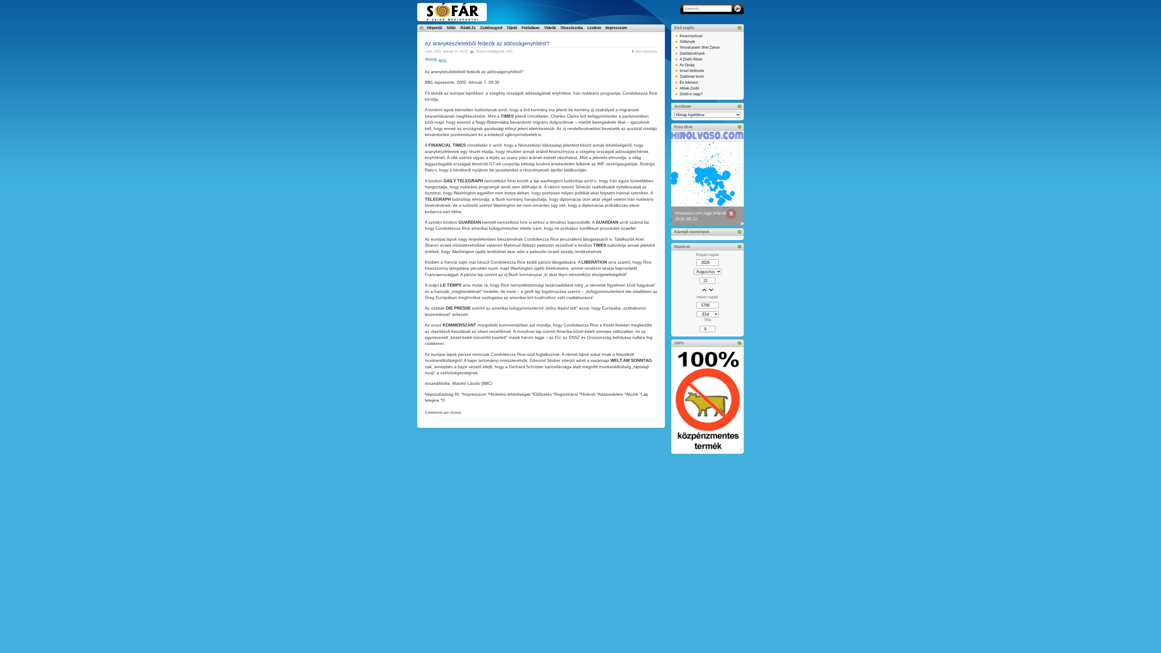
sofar (428, 51)
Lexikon (594, 28)
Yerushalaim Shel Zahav (700, 47)
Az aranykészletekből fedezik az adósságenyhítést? (487, 44)
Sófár (451, 28)
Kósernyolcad (691, 36)
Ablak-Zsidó (689, 88)
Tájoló (512, 28)
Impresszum (616, 28)
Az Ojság (687, 65)
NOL (509, 51)
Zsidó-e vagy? (691, 94)
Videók (550, 28)
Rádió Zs (468, 28)
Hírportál (434, 28)
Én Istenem (689, 82)
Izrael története (692, 71)
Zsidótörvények (692, 53)
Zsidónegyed (491, 28)
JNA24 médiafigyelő (489, 51)
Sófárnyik (687, 42)
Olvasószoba (572, 28)
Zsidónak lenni (692, 76)
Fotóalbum (531, 28)
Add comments (646, 51)
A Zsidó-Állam (691, 59)
